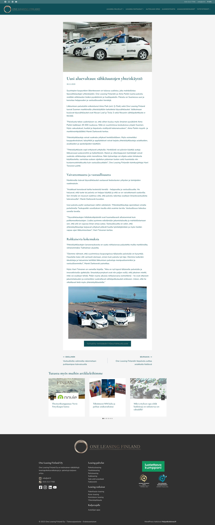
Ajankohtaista (168, 9)
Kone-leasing (93, 494)
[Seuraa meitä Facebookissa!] (41, 487)
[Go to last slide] (52, 397)
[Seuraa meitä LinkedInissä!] (50, 487)
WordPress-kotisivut (160, 521)
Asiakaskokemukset (186, 9)
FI (208, 2)
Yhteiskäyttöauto (95, 500)
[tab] (103, 418)
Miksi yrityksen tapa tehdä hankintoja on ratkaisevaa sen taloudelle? (146, 406)
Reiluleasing (93, 473)
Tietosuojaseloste (74, 521)
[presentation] (66, 388)
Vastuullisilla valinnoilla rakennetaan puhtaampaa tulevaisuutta (79, 361)
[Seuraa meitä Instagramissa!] (45, 487)
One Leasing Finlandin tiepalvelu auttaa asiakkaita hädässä (134, 361)
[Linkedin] (12, 2)
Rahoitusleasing (94, 467)
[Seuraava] (163, 397)
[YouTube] (16, 2)
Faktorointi (92, 482)
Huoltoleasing (94, 470)
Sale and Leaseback (96, 479)
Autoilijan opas (153, 9)
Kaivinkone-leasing (95, 497)
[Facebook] (5, 2)
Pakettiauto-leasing (96, 491)
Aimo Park (104, 106)
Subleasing (92, 476)
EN (210, 2)
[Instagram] (9, 2)
